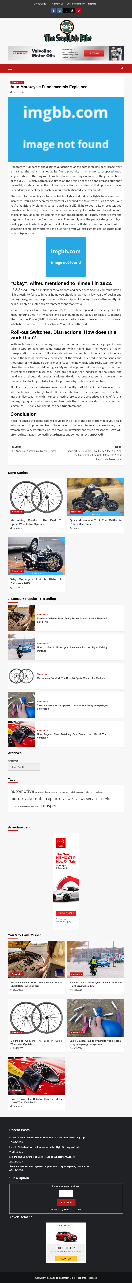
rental (39, 798)
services (106, 798)
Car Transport (63, 792)
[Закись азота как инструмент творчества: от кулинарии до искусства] (21, 704)
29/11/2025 (18, 528)
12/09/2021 (18, 588)
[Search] (122, 68)
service (92, 798)
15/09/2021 (77, 528)
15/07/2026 (18, 990)
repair (52, 798)
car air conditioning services (46, 792)
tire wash (34, 807)
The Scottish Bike (73, 1209)
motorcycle (21, 798)
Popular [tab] (30, 598)
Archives (13, 760)
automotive (22, 791)
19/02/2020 (18, 92)
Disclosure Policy (76, 3)
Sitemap (92, 3)
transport (49, 805)
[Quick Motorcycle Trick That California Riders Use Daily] (95, 497)
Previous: (33, 449)
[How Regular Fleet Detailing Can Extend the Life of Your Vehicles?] (21, 733)
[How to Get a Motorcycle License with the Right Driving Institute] (21, 646)
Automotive (42, 615)
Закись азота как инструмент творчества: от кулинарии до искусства (49, 1166)
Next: (94, 453)
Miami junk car (96, 792)
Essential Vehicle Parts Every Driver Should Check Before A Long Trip (47, 1137)
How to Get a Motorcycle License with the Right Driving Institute (44, 1147)
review (65, 798)
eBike (87, 792)
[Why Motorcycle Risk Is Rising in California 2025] (36, 556)
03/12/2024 (77, 1048)
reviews (78, 798)
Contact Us (57, 3)
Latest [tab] (15, 598)
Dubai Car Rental (76, 792)
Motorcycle (17, 82)
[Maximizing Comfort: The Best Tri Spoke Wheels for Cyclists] (36, 497)
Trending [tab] (48, 598)
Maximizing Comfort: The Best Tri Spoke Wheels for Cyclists (71, 678)
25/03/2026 (77, 990)
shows (14, 806)
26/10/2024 (18, 1106)
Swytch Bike (25, 807)
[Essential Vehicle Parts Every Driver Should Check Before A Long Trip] (21, 617)
